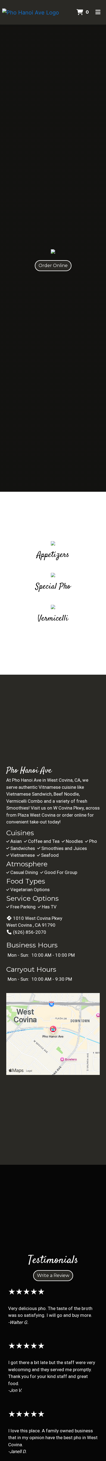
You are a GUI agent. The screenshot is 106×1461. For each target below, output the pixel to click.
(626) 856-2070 (29, 932)
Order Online (53, 265)
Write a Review (53, 1275)
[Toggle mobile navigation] (98, 12)
